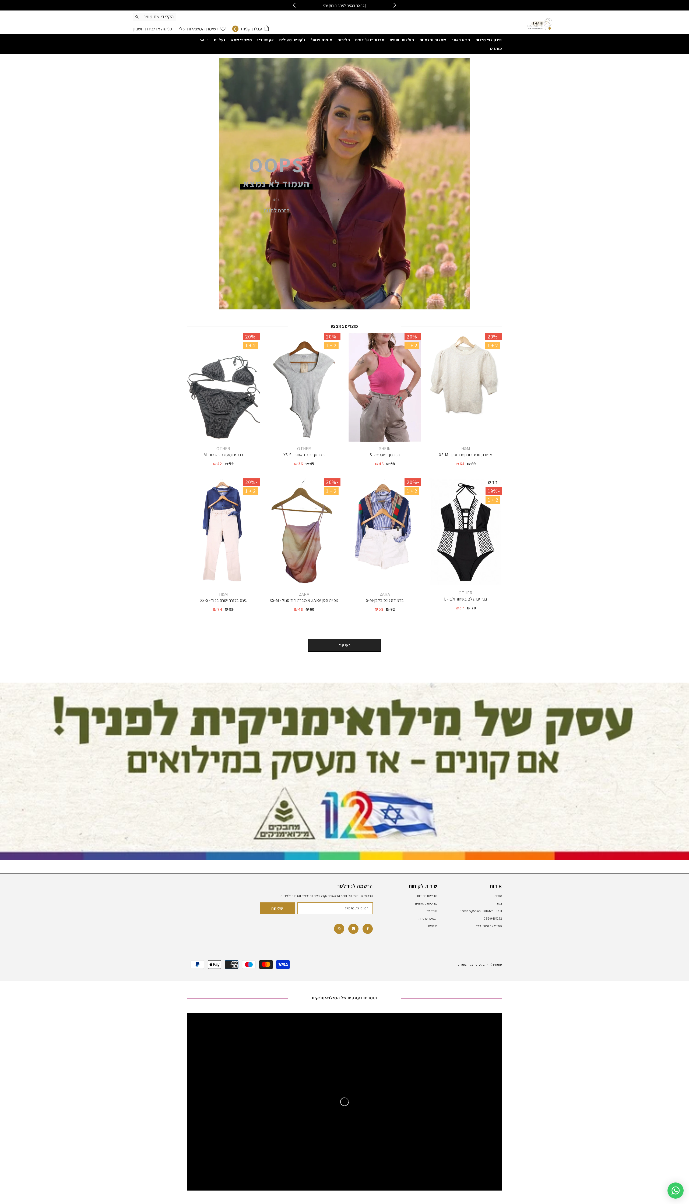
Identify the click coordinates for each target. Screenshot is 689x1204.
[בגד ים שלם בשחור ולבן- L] (465, 532)
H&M (465, 448)
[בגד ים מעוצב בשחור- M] (223, 387)
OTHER (304, 448)
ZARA (385, 594)
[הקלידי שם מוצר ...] (154, 17)
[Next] (395, 5)
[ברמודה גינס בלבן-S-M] (385, 532)
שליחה (277, 908)
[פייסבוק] (368, 929)
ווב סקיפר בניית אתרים (472, 964)
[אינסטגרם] (353, 929)
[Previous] (294, 5)
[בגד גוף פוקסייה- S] (385, 387)
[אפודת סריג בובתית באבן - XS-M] (465, 387)
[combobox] (159, 17)
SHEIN (385, 448)
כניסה (166, 29)
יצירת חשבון (144, 29)
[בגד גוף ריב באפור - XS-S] (304, 387)
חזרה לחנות (276, 210)
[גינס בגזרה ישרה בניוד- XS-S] (223, 532)
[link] (339, 929)
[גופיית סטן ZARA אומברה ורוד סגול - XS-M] (304, 532)
